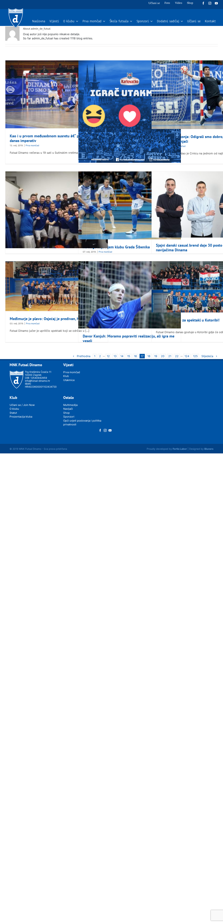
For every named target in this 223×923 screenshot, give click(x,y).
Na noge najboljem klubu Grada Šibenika (116, 247)
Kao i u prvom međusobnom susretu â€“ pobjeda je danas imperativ (52, 138)
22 (177, 356)
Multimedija (70, 405)
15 (128, 356)
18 (148, 356)
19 (155, 356)
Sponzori (68, 416)
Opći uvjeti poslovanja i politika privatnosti (82, 422)
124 (186, 356)
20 (162, 356)
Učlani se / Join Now (22, 405)
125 (195, 356)
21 (169, 356)
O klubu (14, 408)
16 (135, 356)
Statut (13, 412)
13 (115, 356)
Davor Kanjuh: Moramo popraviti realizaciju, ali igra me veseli (128, 338)
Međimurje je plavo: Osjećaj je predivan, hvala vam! (52, 318)
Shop (66, 412)
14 (121, 356)
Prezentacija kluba (21, 416)
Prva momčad (32, 145)
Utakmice (69, 380)
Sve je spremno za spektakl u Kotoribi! (187, 320)
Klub (66, 376)
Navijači (68, 408)
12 (108, 356)
